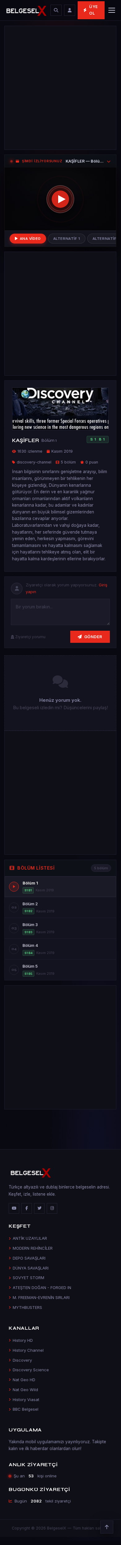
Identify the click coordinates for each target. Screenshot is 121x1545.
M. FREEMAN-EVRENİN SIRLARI (41, 1297)
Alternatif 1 (66, 238)
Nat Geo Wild (25, 1389)
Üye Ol (93, 10)
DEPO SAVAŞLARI (29, 1258)
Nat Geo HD (24, 1379)
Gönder (93, 636)
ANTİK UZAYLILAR (30, 1238)
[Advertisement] (60, 87)
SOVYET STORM (28, 1277)
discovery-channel (34, 462)
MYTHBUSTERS (27, 1307)
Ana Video (30, 238)
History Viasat (26, 1399)
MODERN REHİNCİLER (33, 1248)
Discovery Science (31, 1369)
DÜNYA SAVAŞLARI (31, 1267)
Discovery (22, 1360)
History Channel (28, 1350)
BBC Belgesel (25, 1409)
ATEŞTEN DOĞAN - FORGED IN (42, 1287)
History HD (23, 1340)
